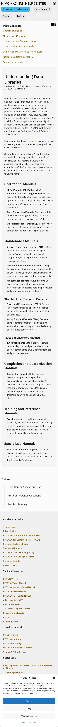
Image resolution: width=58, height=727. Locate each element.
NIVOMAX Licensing (12, 643)
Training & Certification (16, 9)
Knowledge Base (10, 621)
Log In (20, 16)
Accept (29, 701)
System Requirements (13, 672)
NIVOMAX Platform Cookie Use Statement (22, 535)
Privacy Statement (29, 722)
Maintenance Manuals (14, 36)
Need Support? (42, 9)
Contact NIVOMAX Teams (14, 652)
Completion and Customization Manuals (22, 51)
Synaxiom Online (10, 635)
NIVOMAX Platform (12, 639)
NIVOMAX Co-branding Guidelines (18, 556)
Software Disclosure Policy (15, 544)
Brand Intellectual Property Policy (18, 552)
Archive (6, 617)
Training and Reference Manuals (19, 57)
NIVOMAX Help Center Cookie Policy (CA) (21, 539)
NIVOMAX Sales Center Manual (17, 596)
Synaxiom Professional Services (17, 647)
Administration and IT (13, 600)
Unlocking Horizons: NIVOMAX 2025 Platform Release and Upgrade (27, 666)
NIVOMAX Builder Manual (14, 591)
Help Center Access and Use (24, 487)
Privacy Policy (9, 531)
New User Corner (10, 579)
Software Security (11, 561)
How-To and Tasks (11, 604)
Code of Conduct (10, 565)
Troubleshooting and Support (16, 608)
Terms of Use (9, 527)
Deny (29, 708)
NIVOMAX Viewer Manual (14, 583)
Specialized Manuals (13, 62)
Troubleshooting (17, 504)
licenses (31, 141)
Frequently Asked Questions (24, 495)
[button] (54, 678)
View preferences (29, 716)
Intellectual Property (12, 548)
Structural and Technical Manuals (21, 41)
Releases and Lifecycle (13, 613)
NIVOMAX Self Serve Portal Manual (19, 587)
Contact (7, 16)
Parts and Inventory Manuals (19, 46)
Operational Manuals (13, 30)
